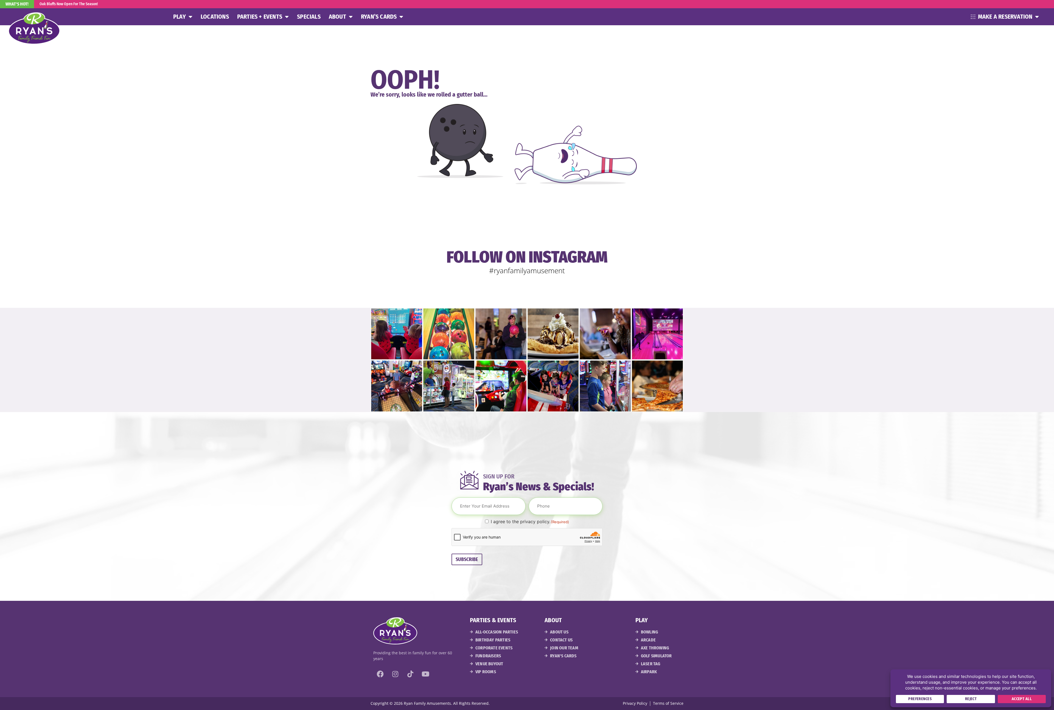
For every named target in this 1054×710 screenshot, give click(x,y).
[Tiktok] (410, 674)
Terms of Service (668, 703)
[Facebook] (380, 674)
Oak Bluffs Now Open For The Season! (69, 4)
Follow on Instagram (527, 257)
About (337, 16)
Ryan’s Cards (379, 16)
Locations (215, 16)
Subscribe (467, 559)
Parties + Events (259, 16)
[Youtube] (425, 674)
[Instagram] (395, 674)
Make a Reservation (1005, 16)
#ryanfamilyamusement (527, 270)
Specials (309, 16)
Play (179, 16)
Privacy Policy (635, 703)
